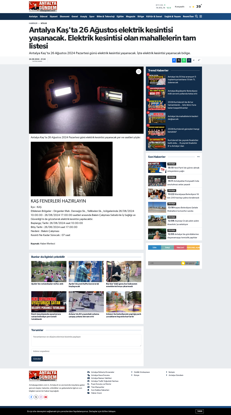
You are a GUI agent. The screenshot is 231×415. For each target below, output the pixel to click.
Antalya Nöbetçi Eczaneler (102, 372)
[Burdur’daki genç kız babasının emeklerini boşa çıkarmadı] (123, 271)
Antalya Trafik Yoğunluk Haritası (104, 381)
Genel (75, 16)
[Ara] (196, 17)
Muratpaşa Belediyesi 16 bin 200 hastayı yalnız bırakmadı (183, 196)
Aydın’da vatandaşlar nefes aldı (47, 284)
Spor (92, 16)
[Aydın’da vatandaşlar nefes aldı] (48, 271)
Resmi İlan (188, 16)
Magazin (130, 16)
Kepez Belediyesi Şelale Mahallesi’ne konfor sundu (182, 209)
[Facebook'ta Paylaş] (174, 60)
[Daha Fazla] (189, 60)
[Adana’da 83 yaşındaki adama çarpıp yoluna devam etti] (86, 302)
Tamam (199, 411)
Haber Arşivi (96, 393)
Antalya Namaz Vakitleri (101, 378)
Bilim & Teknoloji (105, 16)
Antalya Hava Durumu (100, 375)
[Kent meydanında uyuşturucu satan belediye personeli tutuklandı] (48, 302)
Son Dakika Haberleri (100, 390)
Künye (136, 375)
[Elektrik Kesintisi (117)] (72, 169)
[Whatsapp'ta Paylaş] (184, 60)
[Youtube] (45, 397)
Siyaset (54, 16)
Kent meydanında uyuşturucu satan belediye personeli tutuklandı (46, 316)
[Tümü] (198, 157)
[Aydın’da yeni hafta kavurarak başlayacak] (86, 271)
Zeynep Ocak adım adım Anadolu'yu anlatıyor (183, 223)
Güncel (43, 16)
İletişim (172, 372)
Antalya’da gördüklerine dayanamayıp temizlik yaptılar (183, 236)
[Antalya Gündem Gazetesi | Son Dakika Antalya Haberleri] (43, 7)
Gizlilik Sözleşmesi (142, 372)
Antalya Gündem (176, 375)
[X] (36, 397)
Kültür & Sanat (154, 16)
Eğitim (120, 16)
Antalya (33, 16)
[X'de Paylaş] (178, 60)
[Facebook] (31, 397)
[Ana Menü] (200, 17)
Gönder (37, 359)
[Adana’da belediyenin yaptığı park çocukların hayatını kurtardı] (123, 302)
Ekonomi (64, 16)
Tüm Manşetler (97, 387)
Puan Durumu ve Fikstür (101, 384)
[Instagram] (41, 397)
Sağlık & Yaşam (172, 16)
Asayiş (83, 16)
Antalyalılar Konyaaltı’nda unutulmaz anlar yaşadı (183, 183)
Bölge (141, 16)
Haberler (33, 23)
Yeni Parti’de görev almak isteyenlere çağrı (183, 169)
